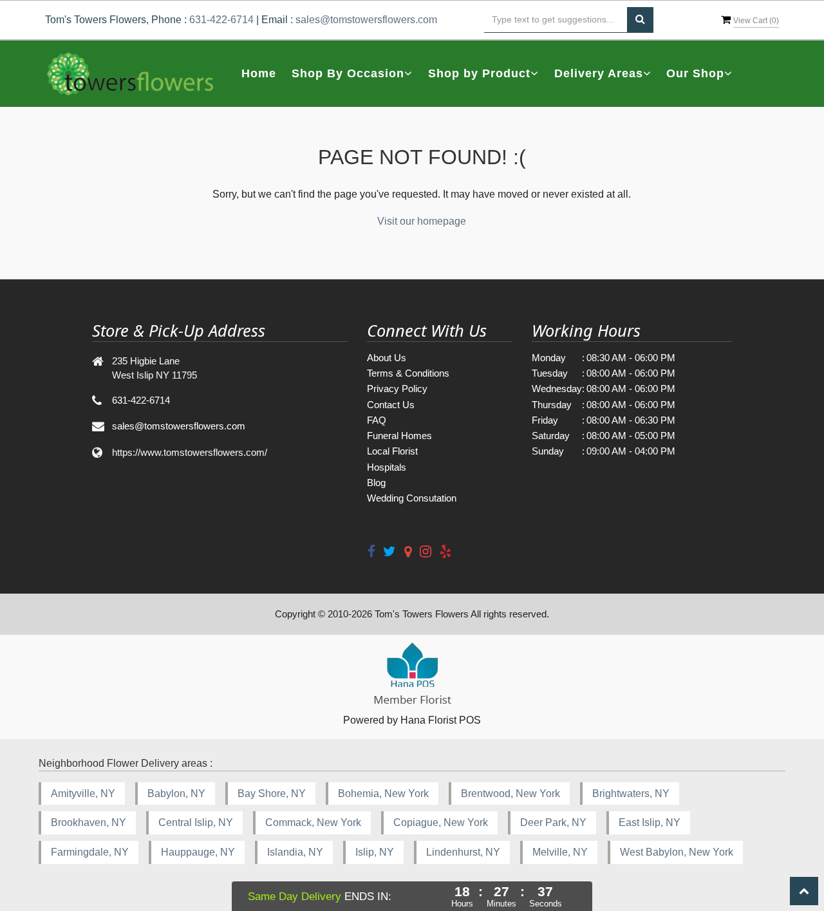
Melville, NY (560, 852)
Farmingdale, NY (90, 852)
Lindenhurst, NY (463, 852)
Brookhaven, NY (88, 822)
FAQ (376, 420)
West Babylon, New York (676, 852)
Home (258, 73)
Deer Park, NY (553, 822)
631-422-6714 (221, 19)
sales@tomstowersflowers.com (366, 19)
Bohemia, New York (383, 793)
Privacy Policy (397, 388)
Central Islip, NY (195, 822)
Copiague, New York (440, 822)
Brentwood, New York (510, 793)
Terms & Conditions (408, 373)
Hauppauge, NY (198, 852)
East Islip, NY (649, 822)
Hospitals (386, 467)
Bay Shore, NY (272, 793)
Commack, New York (313, 822)
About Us (386, 357)
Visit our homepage (421, 221)
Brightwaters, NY (631, 793)
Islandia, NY (295, 852)
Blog (376, 482)
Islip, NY (374, 852)
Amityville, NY (83, 793)
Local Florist (392, 451)
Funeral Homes (399, 435)
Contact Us (391, 404)
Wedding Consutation (411, 498)
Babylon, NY (176, 793)
